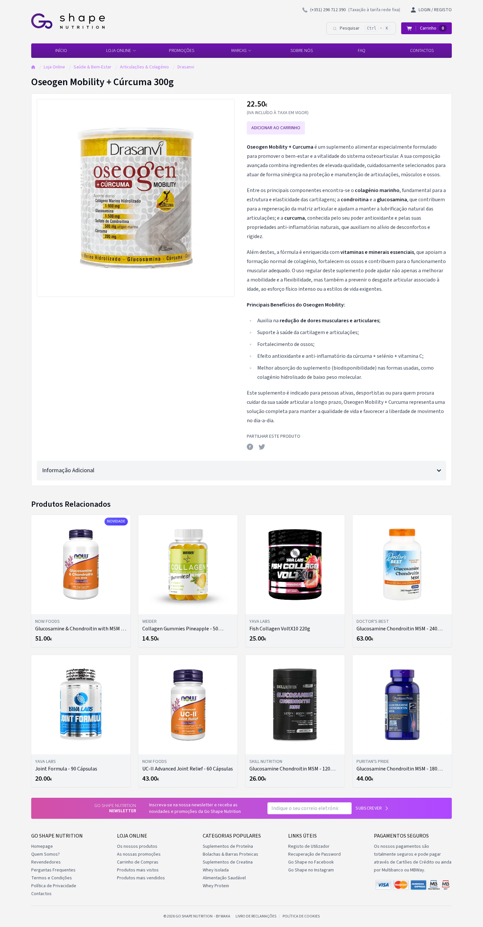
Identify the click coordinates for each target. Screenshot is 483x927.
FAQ (361, 50)
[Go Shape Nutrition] (68, 21)
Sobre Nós (301, 50)
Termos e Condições (51, 878)
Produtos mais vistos (138, 870)
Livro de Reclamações (256, 916)
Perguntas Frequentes (53, 870)
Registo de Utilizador (309, 846)
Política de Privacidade (53, 886)
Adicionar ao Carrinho (275, 128)
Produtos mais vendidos (141, 878)
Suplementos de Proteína (228, 846)
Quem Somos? (45, 854)
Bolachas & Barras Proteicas (230, 854)
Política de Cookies (301, 916)
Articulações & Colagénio (144, 67)
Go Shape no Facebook (311, 862)
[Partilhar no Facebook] (250, 447)
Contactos (422, 50)
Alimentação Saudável (224, 878)
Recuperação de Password (314, 854)
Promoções (181, 50)
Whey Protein (216, 886)
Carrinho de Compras (137, 862)
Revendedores (46, 862)
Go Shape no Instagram (311, 870)
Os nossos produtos (137, 846)
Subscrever (369, 808)
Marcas (238, 50)
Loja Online (118, 50)
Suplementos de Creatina (228, 862)
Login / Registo (435, 10)
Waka (225, 916)
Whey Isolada (216, 870)
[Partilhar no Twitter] (262, 447)
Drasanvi (185, 67)
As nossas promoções (139, 854)
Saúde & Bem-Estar (92, 67)
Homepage (42, 846)
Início (61, 50)
